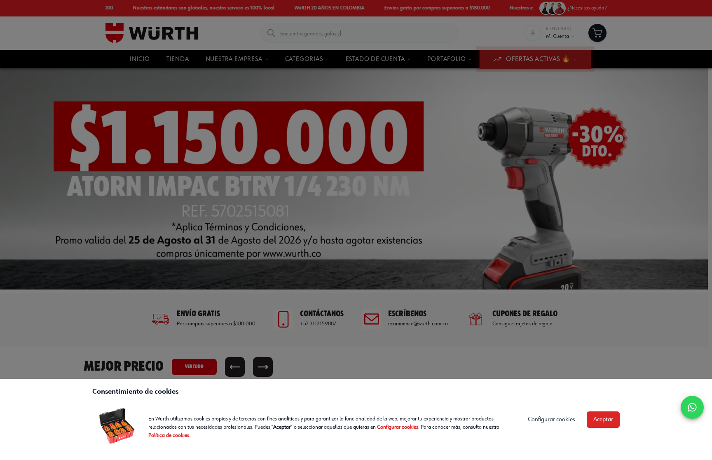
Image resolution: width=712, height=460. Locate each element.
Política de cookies (168, 435)
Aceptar (603, 419)
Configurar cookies (397, 427)
